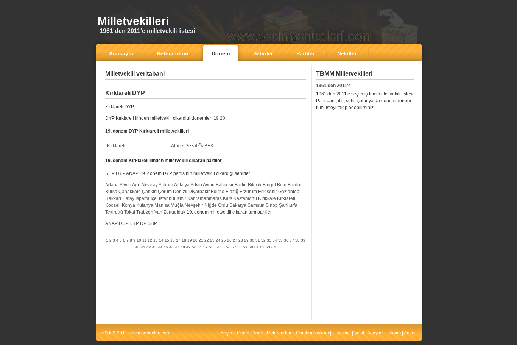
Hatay (128, 198)
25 (223, 240)
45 (166, 247)
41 (143, 247)
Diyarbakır (199, 191)
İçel (154, 198)
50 (194, 247)
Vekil (359, 333)
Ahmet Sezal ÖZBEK (192, 145)
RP (143, 223)
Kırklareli (116, 145)
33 (269, 240)
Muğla (177, 205)
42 (148, 247)
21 (201, 240)
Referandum (280, 333)
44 (160, 247)
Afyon (125, 184)
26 (229, 240)
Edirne (217, 191)
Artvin (196, 184)
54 (217, 247)
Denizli (180, 191)
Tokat (129, 212)
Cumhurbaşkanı (312, 333)
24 (218, 240)
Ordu (223, 205)
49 (188, 247)
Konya (128, 205)
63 (268, 247)
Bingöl (269, 184)
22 (206, 240)
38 (297, 240)
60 (251, 247)
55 (222, 247)
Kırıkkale (267, 198)
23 (212, 240)
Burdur (295, 184)
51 (200, 247)
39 (303, 240)
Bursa (111, 191)
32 (263, 240)
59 (245, 247)
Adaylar (375, 333)
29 (246, 240)
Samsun (256, 205)
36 (286, 240)
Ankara (166, 184)
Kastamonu (245, 198)
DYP (120, 173)
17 (178, 240)
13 (155, 240)
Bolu (282, 184)
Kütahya (144, 205)
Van (158, 212)
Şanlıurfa (288, 205)
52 (205, 247)
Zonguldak (174, 212)
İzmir (181, 198)
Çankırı (149, 191)
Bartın (241, 184)
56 (228, 247)
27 (235, 240)
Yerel (258, 333)
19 (216, 118)
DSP (123, 223)
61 (256, 247)
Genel (243, 333)
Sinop (272, 205)
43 (154, 247)
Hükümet (341, 333)
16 (172, 240)
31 (257, 240)
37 (292, 240)
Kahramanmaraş (204, 198)
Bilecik (255, 184)
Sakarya (237, 205)
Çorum (165, 191)
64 (273, 247)
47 (177, 247)
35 (280, 240)
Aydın (209, 184)
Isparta (142, 198)
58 (239, 247)
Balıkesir (225, 184)
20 (222, 118)
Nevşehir (194, 205)
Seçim (227, 333)
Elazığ (232, 191)
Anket (410, 333)
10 (139, 240)
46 (171, 247)
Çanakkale (129, 191)
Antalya (182, 184)
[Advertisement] (205, 85)
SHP (110, 173)
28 (240, 240)
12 (150, 240)
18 (184, 240)
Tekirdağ (114, 212)
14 (161, 240)
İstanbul (167, 198)
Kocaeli (113, 205)
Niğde (210, 205)
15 (167, 240)
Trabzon (144, 212)
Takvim (393, 333)
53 (211, 247)
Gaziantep (288, 191)
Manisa (162, 205)
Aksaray (149, 184)
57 (234, 247)
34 (275, 240)
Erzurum (248, 191)
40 (137, 247)
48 (183, 247)
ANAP (132, 173)
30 (252, 240)
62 (262, 247)
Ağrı (136, 184)
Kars (227, 198)
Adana (112, 184)
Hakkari (113, 198)
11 (144, 240)
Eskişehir (267, 191)
